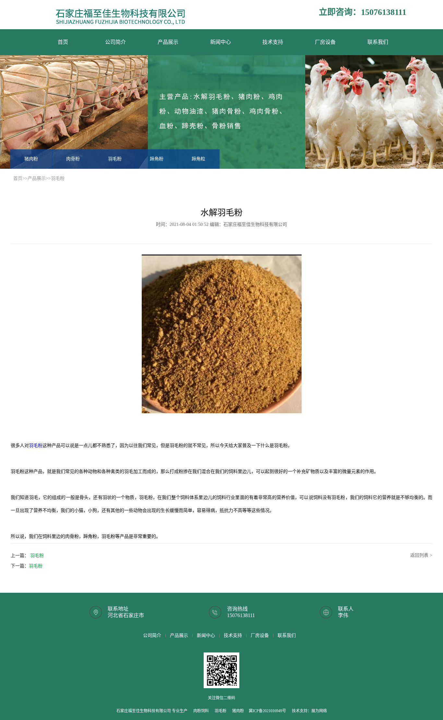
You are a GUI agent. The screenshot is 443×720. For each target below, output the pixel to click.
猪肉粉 (31, 158)
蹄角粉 (156, 158)
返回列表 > (421, 555)
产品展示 (168, 42)
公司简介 (115, 42)
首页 (63, 42)
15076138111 (241, 615)
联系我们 (377, 42)
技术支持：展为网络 (309, 711)
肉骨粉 (73, 158)
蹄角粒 (198, 158)
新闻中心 (220, 42)
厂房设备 (325, 42)
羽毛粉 (115, 158)
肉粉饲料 (201, 711)
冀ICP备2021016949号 (267, 711)
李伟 (343, 615)
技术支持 (272, 42)
